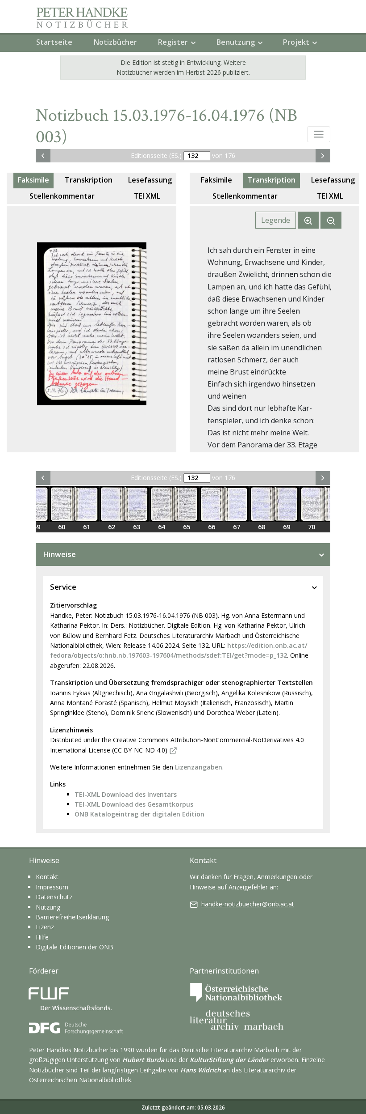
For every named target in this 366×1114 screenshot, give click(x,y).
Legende (275, 220)
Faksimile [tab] (33, 180)
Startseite (54, 42)
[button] (318, 134)
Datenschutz (54, 897)
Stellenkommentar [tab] (62, 196)
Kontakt (47, 876)
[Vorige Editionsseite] (43, 155)
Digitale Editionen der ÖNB (74, 947)
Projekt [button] (296, 42)
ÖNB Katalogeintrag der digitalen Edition (139, 814)
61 (86, 527)
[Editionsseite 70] (311, 504)
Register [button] (173, 42)
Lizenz (45, 927)
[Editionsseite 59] (37, 504)
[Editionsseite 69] (286, 504)
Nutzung (48, 907)
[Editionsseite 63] (137, 504)
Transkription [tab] (88, 180)
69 (286, 527)
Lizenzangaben (198, 767)
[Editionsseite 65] (187, 504)
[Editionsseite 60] (62, 504)
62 (111, 527)
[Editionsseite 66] (212, 504)
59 (36, 527)
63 (136, 527)
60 (61, 527)
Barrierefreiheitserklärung (72, 917)
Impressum (52, 887)
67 (236, 527)
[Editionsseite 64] (162, 504)
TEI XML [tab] (147, 196)
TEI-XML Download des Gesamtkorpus (134, 804)
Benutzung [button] (235, 42)
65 (186, 527)
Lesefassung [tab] (150, 180)
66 (211, 527)
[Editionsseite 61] (87, 504)
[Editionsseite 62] (112, 504)
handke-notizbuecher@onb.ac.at (247, 904)
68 (261, 527)
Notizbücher (115, 42)
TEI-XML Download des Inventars (126, 794)
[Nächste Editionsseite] (323, 155)
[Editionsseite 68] (262, 504)
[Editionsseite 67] (237, 504)
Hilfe (42, 937)
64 (161, 527)
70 (311, 527)
